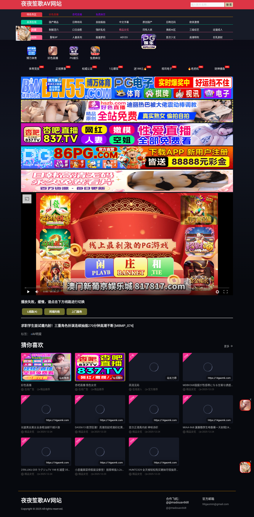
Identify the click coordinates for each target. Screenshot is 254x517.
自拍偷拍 (100, 22)
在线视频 (31, 37)
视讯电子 (167, 68)
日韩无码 (171, 22)
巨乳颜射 (218, 37)
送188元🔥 (140, 68)
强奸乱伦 (100, 29)
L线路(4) (32, 311)
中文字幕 (124, 22)
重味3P (53, 37)
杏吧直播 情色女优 (85, 385)
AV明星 (37, 334)
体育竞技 (34, 68)
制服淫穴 (54, 29)
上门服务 (77, 311)
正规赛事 (61, 68)
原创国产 (147, 22)
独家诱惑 (147, 37)
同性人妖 (147, 29)
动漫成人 (218, 29)
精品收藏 (31, 29)
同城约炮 (54, 311)
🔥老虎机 (193, 68)
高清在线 (31, 22)
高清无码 (134, 385)
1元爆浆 (113, 68)
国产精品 (54, 22)
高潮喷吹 (194, 37)
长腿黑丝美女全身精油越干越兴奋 (40, 427)
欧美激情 (194, 22)
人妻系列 (77, 37)
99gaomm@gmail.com (215, 504)
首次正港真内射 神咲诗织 (143, 427)
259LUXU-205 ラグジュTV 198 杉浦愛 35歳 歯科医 (50, 469)
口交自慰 (77, 29)
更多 (226, 346)
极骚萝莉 (100, 37)
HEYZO (124, 37)
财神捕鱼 (220, 68)
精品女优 (124, 29)
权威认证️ (87, 68)
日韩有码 (77, 22)
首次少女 (171, 37)
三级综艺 (194, 29)
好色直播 (26, 385)
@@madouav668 (176, 507)
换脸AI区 (171, 29)
